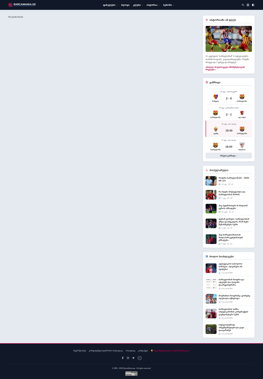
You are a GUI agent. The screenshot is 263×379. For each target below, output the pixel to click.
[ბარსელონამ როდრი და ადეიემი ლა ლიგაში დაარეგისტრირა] (229, 285)
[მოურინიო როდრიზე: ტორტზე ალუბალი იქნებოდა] (229, 300)
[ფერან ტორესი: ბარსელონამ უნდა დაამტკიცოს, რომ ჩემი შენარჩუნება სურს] (229, 224)
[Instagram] (128, 358)
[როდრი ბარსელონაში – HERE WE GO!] (229, 182)
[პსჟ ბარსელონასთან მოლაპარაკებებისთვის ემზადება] (229, 239)
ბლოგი (125, 4)
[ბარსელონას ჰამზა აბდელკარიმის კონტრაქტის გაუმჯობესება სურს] (229, 314)
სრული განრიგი (229, 156)
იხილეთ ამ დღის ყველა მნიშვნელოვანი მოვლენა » (225, 68)
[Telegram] (133, 358)
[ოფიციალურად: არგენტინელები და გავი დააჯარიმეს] (229, 329)
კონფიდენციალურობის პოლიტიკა (106, 350)
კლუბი (137, 4)
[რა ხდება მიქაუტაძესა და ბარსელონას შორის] (229, 196)
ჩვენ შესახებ (79, 350)
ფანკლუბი (109, 4)
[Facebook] (123, 358)
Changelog (130, 350)
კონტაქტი (143, 350)
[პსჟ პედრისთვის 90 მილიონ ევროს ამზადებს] (229, 209)
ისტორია (152, 4)
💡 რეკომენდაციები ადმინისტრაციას (170, 350)
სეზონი (167, 4)
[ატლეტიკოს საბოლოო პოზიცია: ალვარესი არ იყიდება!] (229, 269)
